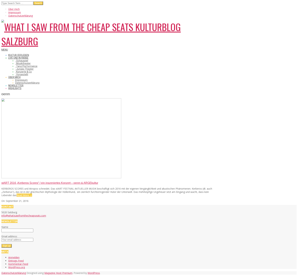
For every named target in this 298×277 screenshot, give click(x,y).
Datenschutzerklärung (13, 273)
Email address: (9, 236)
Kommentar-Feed (18, 264)
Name (4, 227)
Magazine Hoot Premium (58, 273)
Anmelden (13, 257)
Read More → (24, 195)
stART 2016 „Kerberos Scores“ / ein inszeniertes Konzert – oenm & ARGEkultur (49, 182)
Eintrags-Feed (16, 260)
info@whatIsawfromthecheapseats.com (23, 215)
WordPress (94, 273)
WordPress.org (16, 267)
